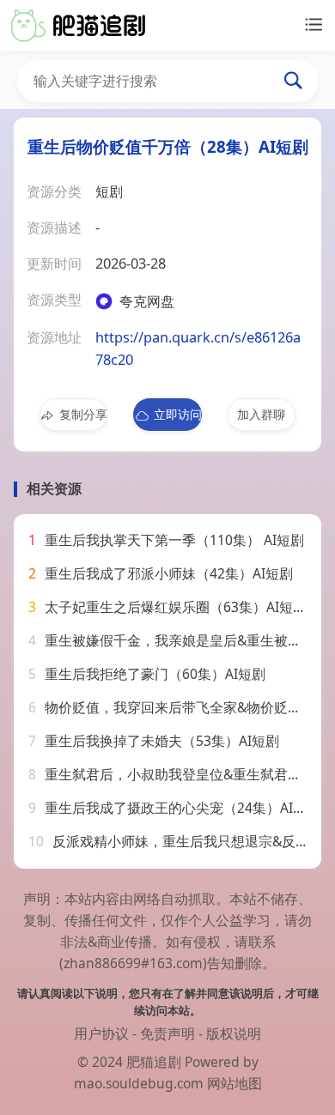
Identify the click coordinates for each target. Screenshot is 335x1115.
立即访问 (177, 414)
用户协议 (101, 1033)
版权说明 (233, 1033)
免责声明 (167, 1033)
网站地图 (234, 1083)
